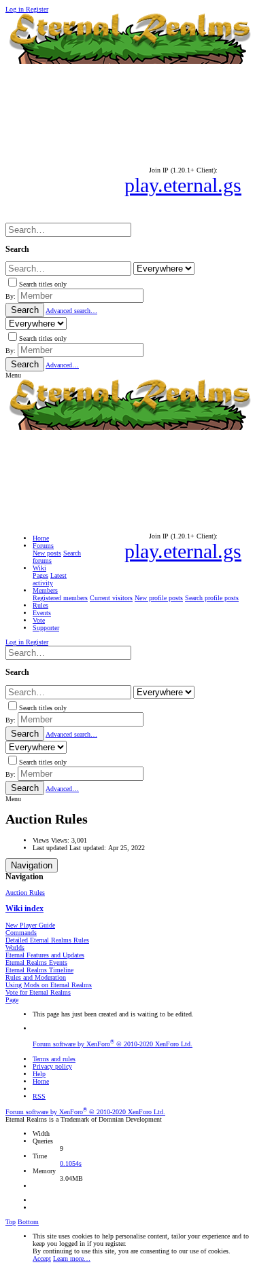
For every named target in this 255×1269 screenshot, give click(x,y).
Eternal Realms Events (36, 962)
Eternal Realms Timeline (39, 970)
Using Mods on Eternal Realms (48, 985)
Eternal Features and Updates (44, 955)
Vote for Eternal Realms (38, 992)
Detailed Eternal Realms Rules (47, 940)
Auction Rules (25, 892)
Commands (21, 932)
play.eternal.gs (182, 185)
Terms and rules (54, 1059)
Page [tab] (11, 1000)
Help (39, 1074)
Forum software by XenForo (112, 1044)
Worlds (14, 947)
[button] (13, 375)
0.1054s (71, 1163)
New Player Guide (30, 925)
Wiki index (24, 908)
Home (41, 1081)
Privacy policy (52, 1066)
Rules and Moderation (35, 977)
